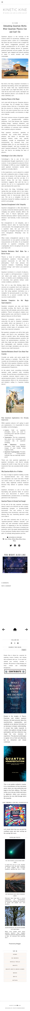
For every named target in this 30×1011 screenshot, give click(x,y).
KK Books (15, 958)
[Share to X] (11, 545)
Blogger (18, 943)
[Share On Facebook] (15, 545)
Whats (9, 539)
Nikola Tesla (15, 961)
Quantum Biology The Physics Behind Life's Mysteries (15, 928)
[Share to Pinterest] (19, 545)
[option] (15, 564)
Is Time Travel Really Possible (15, 568)
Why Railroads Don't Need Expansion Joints (15, 895)
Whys (14, 540)
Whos (15, 972)
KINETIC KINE (15, 10)
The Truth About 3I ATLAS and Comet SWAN (15, 861)
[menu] (2, 2)
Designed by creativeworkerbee (15, 1008)
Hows (5, 539)
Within (15, 980)
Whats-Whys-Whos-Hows (19, 539)
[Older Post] (26, 630)
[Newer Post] (4, 630)
